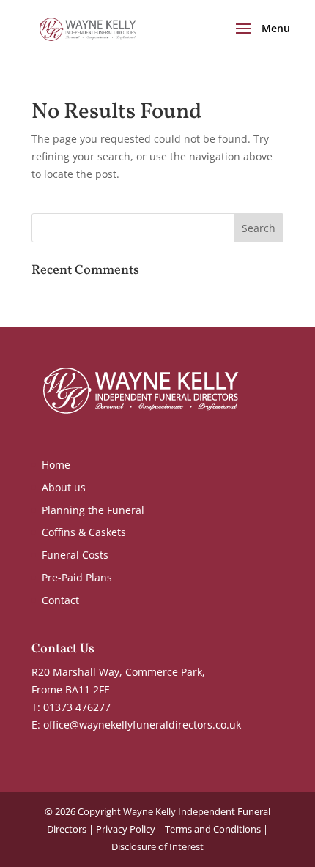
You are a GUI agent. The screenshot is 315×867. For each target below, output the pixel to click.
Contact (60, 600)
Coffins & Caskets (84, 532)
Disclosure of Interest (157, 846)
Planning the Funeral (93, 510)
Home (56, 465)
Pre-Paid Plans (77, 577)
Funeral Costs (75, 555)
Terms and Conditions (213, 829)
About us (64, 487)
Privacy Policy (125, 829)
